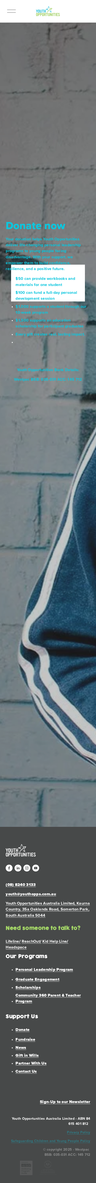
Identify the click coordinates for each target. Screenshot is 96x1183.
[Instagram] (26, 868)
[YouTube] (35, 868)
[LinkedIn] (18, 868)
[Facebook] (9, 868)
